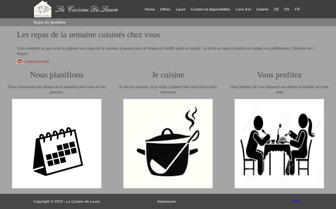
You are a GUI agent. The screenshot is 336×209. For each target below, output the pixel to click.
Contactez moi (36, 61)
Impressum (166, 201)
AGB (296, 201)
